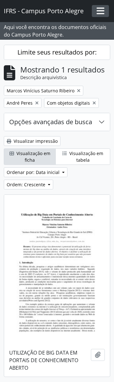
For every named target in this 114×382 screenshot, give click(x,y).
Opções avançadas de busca (50, 122)
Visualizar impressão (35, 141)
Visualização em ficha (32, 156)
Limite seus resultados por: (57, 52)
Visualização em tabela (85, 156)
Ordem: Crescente (27, 185)
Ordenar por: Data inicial (34, 172)
